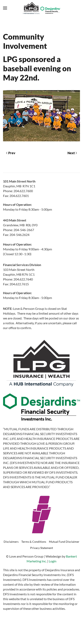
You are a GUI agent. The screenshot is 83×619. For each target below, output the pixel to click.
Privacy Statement (41, 548)
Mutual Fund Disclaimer (64, 541)
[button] (5, 8)
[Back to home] (41, 8)
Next (71, 153)
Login (52, 561)
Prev (11, 153)
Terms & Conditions (33, 541)
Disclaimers (11, 541)
